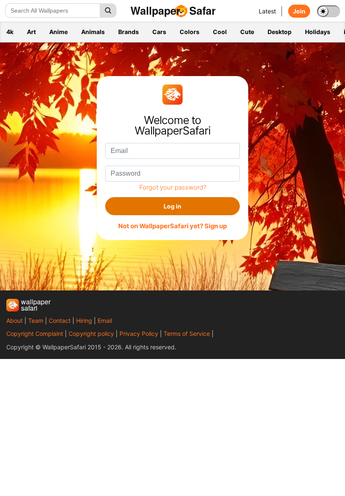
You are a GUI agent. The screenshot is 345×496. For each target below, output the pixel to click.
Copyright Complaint (34, 333)
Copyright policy (91, 333)
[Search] (108, 10)
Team (35, 320)
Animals (93, 31)
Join (299, 11)
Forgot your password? (172, 187)
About (14, 320)
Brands (128, 31)
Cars (159, 31)
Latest (267, 11)
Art (31, 31)
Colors (189, 31)
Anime (58, 31)
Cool (220, 31)
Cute (247, 31)
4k (9, 31)
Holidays (317, 31)
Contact (60, 320)
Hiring (84, 320)
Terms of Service (187, 333)
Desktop (280, 31)
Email (105, 320)
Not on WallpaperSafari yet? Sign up (172, 226)
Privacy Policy (138, 333)
